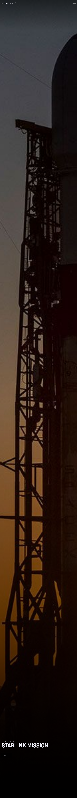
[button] (74, 3)
